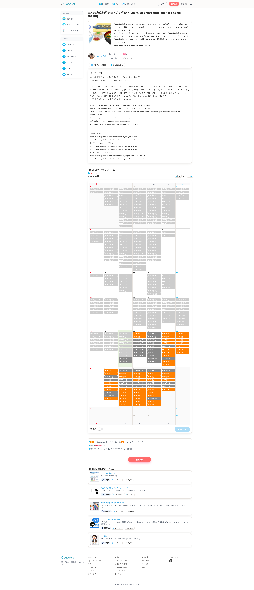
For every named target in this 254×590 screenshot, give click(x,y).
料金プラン (70, 50)
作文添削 (104, 536)
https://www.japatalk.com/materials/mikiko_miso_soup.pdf (113, 137)
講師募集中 (146, 567)
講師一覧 (69, 19)
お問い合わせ (70, 74)
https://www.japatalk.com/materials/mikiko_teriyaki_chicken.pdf (115, 146)
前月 (178, 176)
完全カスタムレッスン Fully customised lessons (119, 488)
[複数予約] (100, 429)
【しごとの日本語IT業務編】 (111, 519)
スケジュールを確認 (100, 65)
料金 (117, 4)
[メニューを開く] (191, 4)
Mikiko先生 (101, 56)
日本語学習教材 (121, 564)
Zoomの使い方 (71, 56)
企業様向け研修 (130, 4)
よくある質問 (120, 570)
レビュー (69, 62)
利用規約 (145, 564)
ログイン (162, 4)
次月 (189, 176)
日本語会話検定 (121, 567)
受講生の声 (92, 574)
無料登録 (174, 4)
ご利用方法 (70, 44)
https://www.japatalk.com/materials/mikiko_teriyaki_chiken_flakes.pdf (117, 155)
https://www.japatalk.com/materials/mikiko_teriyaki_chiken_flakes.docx (118, 159)
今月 (184, 176)
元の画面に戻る (118, 65)
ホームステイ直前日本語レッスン (113, 503)
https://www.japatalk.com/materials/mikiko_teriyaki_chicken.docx (116, 149)
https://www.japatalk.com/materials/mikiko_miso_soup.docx (114, 140)
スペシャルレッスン (72, 25)
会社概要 (145, 560)
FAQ (68, 68)
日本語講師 (105, 4)
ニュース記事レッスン (109, 473)
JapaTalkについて (72, 31)
